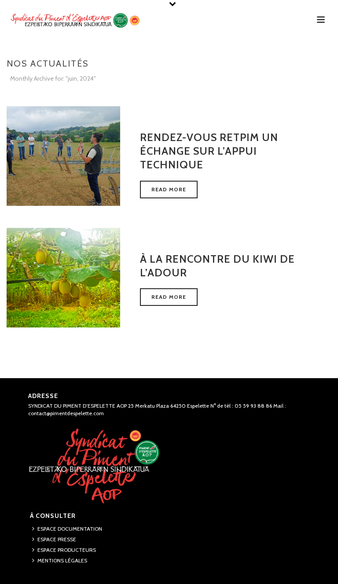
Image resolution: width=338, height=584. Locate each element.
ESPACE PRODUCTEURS (66, 550)
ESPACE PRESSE (56, 539)
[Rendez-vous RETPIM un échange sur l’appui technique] (63, 155)
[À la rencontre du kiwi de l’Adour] (63, 277)
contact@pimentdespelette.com (66, 413)
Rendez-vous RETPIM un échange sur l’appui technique (209, 151)
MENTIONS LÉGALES (62, 560)
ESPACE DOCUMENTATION (69, 528)
